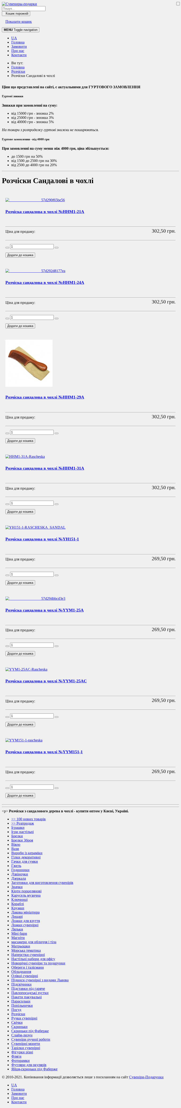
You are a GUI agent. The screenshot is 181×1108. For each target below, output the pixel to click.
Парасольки (20, 1001)
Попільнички (22, 1005)
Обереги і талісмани (27, 967)
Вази (15, 849)
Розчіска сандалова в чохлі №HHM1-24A (44, 282)
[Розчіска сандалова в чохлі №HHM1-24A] (35, 271)
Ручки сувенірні (24, 1018)
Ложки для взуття (25, 921)
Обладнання (21, 972)
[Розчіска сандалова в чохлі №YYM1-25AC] (26, 669)
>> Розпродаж (22, 823)
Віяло (15, 844)
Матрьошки (20, 946)
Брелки (17, 836)
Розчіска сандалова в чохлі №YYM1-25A (44, 610)
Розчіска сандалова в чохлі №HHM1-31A (44, 468)
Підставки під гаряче (28, 989)
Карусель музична (26, 895)
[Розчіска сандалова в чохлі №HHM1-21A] (35, 200)
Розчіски (18, 1014)
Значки (17, 887)
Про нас (17, 51)
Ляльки (17, 929)
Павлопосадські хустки (30, 993)
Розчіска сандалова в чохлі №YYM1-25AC (46, 681)
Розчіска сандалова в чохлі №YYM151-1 (44, 751)
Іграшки (18, 828)
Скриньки (19, 1027)
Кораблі (17, 904)
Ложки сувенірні (24, 925)
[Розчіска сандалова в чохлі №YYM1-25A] (35, 598)
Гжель (16, 866)
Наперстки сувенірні (28, 955)
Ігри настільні (22, 832)
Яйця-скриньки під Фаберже (34, 1069)
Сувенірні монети (25, 1044)
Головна (18, 42)
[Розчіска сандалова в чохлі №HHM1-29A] (29, 385)
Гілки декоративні (26, 857)
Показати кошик (18, 22)
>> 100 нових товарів (28, 819)
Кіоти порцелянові (26, 891)
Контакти (19, 55)
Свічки (17, 1022)
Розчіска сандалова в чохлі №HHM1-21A (44, 211)
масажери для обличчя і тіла (33, 942)
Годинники (20, 870)
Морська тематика (26, 950)
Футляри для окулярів (28, 1065)
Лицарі (17, 917)
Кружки (17, 908)
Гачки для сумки (24, 861)
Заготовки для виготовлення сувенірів (42, 883)
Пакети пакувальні (26, 997)
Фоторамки (20, 1061)
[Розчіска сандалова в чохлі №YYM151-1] (23, 740)
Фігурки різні (22, 1052)
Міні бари (19, 933)
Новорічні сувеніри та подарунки (38, 963)
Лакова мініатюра (25, 912)
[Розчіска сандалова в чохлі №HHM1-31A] (25, 457)
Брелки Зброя (22, 840)
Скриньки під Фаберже (30, 1031)
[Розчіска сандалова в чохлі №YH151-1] (35, 527)
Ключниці (19, 900)
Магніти (18, 938)
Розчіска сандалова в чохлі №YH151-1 (42, 539)
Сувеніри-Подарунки (146, 1077)
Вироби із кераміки (26, 853)
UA (14, 38)
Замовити (19, 46)
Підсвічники (21, 984)
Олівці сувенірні (24, 976)
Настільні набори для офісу (33, 959)
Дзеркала (18, 878)
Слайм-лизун (22, 1035)
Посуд (16, 1010)
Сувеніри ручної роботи (30, 1039)
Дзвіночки (19, 874)
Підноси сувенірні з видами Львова (40, 980)
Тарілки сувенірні (25, 1048)
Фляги (16, 1056)
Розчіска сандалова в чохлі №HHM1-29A (44, 397)
